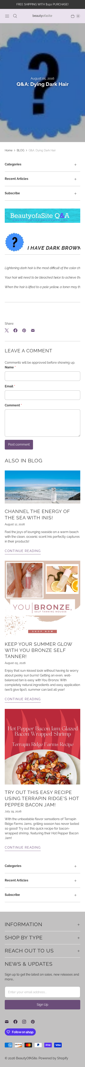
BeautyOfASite (26, 1058)
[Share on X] (8, 330)
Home (8, 150)
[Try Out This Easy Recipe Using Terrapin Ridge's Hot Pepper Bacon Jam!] (42, 746)
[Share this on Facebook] (15, 330)
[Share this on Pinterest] (24, 330)
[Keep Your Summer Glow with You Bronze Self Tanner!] (42, 598)
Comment (13, 405)
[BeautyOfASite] (42, 16)
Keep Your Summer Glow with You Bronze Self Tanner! (38, 650)
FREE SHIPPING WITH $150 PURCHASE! (42, 4)
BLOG (20, 150)
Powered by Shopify (53, 1058)
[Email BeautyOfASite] (9, 1021)
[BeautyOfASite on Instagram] (26, 1021)
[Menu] (7, 16)
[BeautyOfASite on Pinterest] (35, 1021)
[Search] (15, 16)
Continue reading (23, 551)
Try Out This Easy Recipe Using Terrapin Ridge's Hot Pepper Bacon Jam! (42, 798)
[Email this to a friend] (32, 330)
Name (10, 367)
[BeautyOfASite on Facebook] (17, 1021)
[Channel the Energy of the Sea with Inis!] (42, 487)
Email (10, 386)
